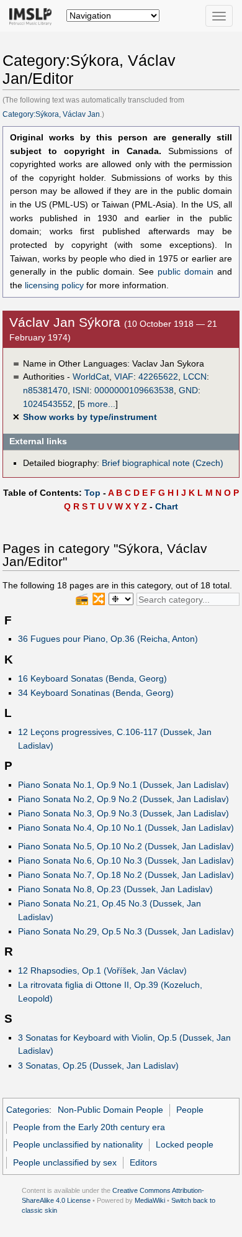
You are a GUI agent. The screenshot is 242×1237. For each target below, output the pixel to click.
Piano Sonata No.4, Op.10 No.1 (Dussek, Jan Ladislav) (126, 828)
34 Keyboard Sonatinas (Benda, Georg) (96, 693)
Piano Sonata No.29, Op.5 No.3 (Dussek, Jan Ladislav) (126, 931)
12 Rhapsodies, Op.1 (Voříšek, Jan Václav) (102, 970)
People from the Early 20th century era (89, 1127)
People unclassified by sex (65, 1162)
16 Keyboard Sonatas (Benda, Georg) (92, 678)
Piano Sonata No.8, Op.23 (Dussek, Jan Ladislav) (115, 889)
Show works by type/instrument (90, 417)
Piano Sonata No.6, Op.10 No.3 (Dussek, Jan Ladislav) (126, 860)
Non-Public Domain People (110, 1110)
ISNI (81, 390)
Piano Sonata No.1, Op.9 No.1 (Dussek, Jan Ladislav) (123, 785)
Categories (27, 1110)
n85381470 (45, 390)
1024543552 (48, 404)
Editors (143, 1162)
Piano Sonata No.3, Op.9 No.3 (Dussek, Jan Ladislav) (123, 813)
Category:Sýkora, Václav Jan (51, 114)
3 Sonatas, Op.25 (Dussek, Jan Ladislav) (98, 1065)
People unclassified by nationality (78, 1144)
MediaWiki (150, 1200)
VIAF (123, 376)
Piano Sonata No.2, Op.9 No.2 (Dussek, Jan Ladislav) (123, 799)
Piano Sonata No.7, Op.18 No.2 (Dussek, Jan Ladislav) (126, 875)
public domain (185, 271)
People (190, 1110)
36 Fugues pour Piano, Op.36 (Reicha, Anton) (108, 639)
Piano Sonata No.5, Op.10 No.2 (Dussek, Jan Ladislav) (126, 846)
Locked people (184, 1144)
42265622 (158, 376)
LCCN (195, 376)
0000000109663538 (134, 390)
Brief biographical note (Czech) (162, 463)
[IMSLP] (33, 15)
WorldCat (91, 376)
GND (188, 390)
